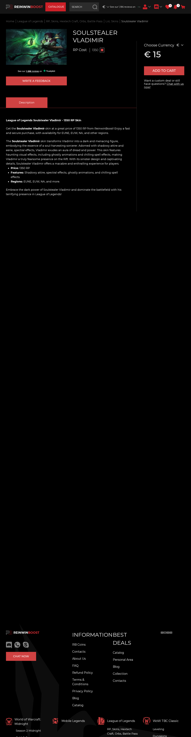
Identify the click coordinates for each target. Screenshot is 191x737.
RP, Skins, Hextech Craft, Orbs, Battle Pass (74, 21)
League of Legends (30, 21)
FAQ (75, 665)
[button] (175, 7)
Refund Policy (82, 672)
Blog (75, 698)
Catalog (77, 705)
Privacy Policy (82, 691)
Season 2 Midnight (28, 730)
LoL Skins (111, 21)
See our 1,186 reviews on (122, 7)
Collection (120, 673)
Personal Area (123, 659)
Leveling (158, 729)
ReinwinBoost (103, 128)
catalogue (56, 6)
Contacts (79, 651)
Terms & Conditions (80, 682)
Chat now (21, 656)
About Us (79, 658)
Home (10, 21)
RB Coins (79, 644)
